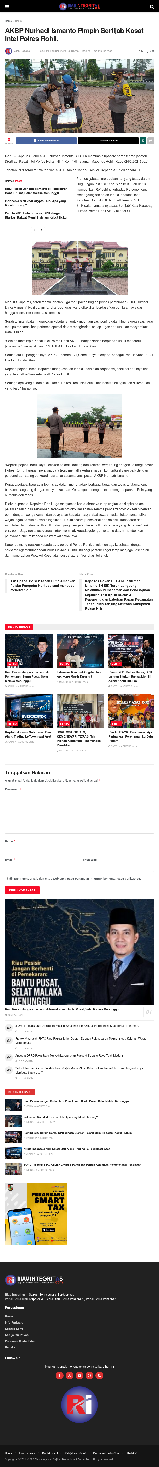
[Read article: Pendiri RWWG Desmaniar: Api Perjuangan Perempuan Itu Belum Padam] (132, 711)
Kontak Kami (14, 1329)
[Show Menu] (7, 6)
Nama (10, 841)
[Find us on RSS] (99, 1375)
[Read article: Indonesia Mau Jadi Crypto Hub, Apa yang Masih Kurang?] (80, 651)
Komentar (13, 789)
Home (8, 21)
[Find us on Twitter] (69, 1375)
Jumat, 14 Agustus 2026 (20, 741)
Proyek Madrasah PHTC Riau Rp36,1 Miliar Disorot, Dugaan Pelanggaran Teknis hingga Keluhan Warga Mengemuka (80, 1040)
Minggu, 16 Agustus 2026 (73, 682)
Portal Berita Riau (16, 1299)
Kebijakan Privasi (17, 1335)
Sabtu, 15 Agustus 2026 (124, 686)
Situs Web (90, 860)
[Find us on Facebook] (60, 1375)
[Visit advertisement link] (79, 1404)
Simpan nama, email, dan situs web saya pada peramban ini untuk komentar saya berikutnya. (75, 878)
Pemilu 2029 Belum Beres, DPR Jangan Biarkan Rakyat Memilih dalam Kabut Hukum (37, 215)
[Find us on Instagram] (89, 1375)
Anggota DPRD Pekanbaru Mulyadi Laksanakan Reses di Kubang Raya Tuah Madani (69, 1055)
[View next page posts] (42, 230)
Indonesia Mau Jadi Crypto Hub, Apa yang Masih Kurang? (35, 202)
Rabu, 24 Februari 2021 (52, 51)
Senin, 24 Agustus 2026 (20, 686)
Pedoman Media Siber (20, 1341)
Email (10, 860)
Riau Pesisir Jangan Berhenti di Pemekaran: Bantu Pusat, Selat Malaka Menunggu (37, 190)
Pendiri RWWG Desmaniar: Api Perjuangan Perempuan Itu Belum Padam (131, 736)
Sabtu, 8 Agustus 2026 (123, 746)
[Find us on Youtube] (79, 1375)
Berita (18, 21)
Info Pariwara (14, 1322)
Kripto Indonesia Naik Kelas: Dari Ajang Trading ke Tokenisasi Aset (28, 734)
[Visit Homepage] (79, 6)
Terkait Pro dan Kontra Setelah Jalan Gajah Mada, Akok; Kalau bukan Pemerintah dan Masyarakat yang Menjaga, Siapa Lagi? (80, 1070)
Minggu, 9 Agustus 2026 (73, 750)
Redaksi (25, 51)
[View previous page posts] (34, 230)
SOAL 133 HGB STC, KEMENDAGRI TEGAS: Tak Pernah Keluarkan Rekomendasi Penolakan (79, 738)
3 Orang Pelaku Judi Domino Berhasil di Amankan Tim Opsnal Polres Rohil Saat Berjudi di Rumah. (77, 1026)
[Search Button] (152, 6)
